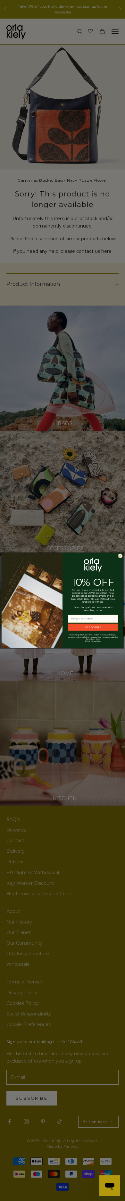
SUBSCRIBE (93, 627)
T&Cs (86, 641)
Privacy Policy (96, 641)
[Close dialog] (120, 556)
